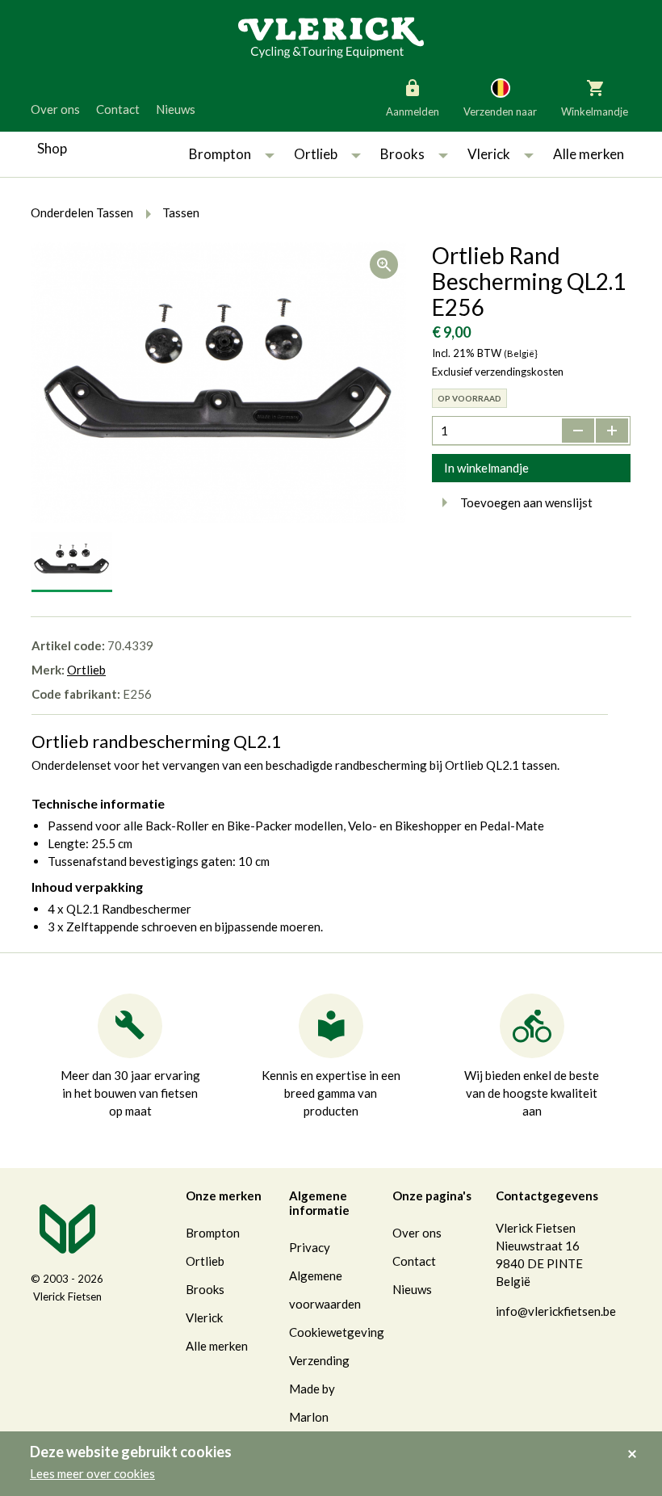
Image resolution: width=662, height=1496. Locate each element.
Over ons (55, 109)
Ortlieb (315, 153)
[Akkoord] (636, 1442)
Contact (118, 109)
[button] (270, 154)
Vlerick (488, 153)
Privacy (309, 1247)
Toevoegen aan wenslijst (526, 502)
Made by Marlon (312, 1402)
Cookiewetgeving (336, 1332)
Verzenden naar (500, 111)
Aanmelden (412, 111)
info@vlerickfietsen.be (556, 1311)
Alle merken (588, 153)
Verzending (319, 1360)
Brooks (402, 153)
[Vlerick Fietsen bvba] (331, 36)
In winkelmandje (486, 467)
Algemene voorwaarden (325, 1289)
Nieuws (175, 109)
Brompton (220, 153)
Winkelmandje (594, 111)
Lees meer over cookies (92, 1473)
